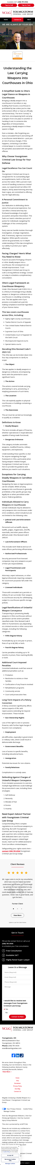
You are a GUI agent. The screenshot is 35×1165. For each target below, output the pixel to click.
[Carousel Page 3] (22, 909)
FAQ (17, 1081)
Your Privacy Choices (14, 1109)
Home (6, 19)
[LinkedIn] (17, 1055)
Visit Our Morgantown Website (13, 1116)
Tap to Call (9, 5)
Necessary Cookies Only (10, 1159)
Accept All (10, 1155)
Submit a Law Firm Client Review (17, 922)
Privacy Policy (17, 1086)
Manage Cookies (9, 1111)
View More (17, 915)
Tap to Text (26, 5)
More (29, 19)
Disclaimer (17, 1083)
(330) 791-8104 (13, 1046)
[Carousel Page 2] (17, 909)
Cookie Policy (27, 1109)
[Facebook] (13, 1055)
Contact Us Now (17, 1017)
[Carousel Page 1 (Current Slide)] (13, 909)
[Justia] (21, 1055)
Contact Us (17, 19)
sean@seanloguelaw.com (11, 1048)
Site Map (17, 1089)
